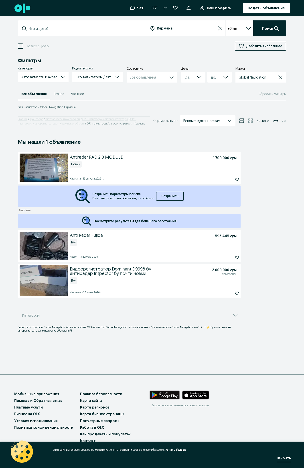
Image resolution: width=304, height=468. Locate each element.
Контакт (88, 440)
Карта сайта (91, 400)
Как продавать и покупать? (105, 434)
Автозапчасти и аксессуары (62, 119)
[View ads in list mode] (241, 120)
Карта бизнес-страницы (102, 414)
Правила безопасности (101, 394)
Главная (22, 119)
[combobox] (84, 29)
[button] (188, 7)
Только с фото (38, 46)
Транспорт (36, 119)
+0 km (232, 28)
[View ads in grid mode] (250, 120)
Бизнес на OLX (27, 414)
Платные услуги (28, 407)
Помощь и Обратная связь (38, 400)
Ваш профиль (219, 8)
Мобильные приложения (36, 394)
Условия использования (36, 421)
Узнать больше (175, 449)
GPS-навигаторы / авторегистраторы (105, 119)
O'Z (154, 8)
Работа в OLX (92, 427)
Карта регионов (95, 407)
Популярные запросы (99, 421)
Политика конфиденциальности (43, 427)
